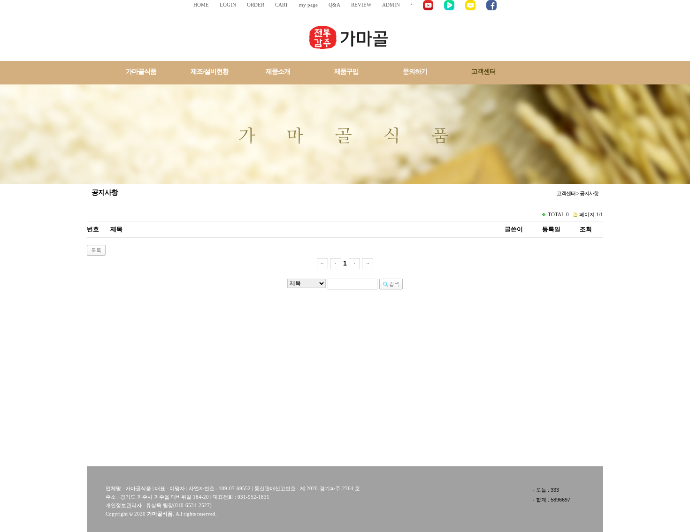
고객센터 (483, 71)
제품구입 (346, 71)
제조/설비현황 (210, 71)
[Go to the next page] (354, 263)
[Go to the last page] (367, 263)
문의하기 (415, 71)
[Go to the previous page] (335, 263)
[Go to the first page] (322, 263)
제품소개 (278, 71)
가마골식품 (141, 71)
